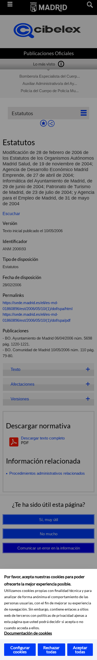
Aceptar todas (80, 649)
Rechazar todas (51, 649)
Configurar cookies (20, 649)
